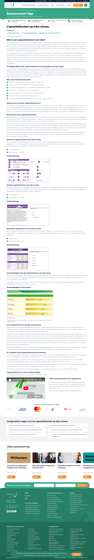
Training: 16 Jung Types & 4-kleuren (32, 511)
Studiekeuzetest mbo (74, 510)
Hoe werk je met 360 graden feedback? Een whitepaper (17, 466)
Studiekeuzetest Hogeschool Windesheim (76, 548)
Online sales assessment (52, 513)
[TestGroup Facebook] (13, 511)
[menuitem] (13, 10)
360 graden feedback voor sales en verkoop (69, 466)
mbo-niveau (30, 50)
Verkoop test (30, 542)
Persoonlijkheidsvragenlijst (33, 536)
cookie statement (41, 555)
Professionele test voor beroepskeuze (56, 545)
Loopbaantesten (53, 526)
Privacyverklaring (72, 557)
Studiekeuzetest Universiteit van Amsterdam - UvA (76, 532)
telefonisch (31, 369)
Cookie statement (82, 557)
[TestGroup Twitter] (15, 511)
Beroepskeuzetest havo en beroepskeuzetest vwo (54, 543)
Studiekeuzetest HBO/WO (52, 507)
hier (14, 84)
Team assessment (32, 546)
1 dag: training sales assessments (32, 509)
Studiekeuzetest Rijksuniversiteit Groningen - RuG (76, 535)
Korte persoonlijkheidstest (52, 497)
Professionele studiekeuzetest (76, 529)
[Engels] (85, 1)
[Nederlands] (83, 1)
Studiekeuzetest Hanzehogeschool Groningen (56, 535)
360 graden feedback (51, 509)
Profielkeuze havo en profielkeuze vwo (57, 549)
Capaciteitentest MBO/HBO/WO (54, 499)
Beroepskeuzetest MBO (52, 503)
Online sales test (31, 534)
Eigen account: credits (52, 515)
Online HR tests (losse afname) (15, 526)
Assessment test (10, 540)
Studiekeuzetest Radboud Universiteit (78, 541)
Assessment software (11, 538)
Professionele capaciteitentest (34, 538)
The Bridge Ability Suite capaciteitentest (17, 117)
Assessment (9, 536)
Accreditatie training (43, 5)
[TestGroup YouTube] (10, 511)
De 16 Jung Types (10, 548)
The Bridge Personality (74, 506)
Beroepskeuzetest (52, 540)
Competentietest (10, 546)
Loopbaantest (31, 529)
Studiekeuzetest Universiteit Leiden (56, 529)
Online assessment (51, 511)
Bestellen (27, 495)
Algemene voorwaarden (61, 557)
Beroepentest (51, 538)
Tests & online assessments (28, 5)
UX (18, 557)
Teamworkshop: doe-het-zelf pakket (33, 505)
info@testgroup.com (13, 507)
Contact (69, 5)
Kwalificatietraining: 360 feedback (32, 513)
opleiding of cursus (67, 336)
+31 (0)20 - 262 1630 (42, 1)
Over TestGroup (60, 5)
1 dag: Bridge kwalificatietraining (32, 507)
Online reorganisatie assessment (77, 500)
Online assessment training (75, 498)
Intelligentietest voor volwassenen (77, 508)
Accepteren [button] (76, 554)
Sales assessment (31, 540)
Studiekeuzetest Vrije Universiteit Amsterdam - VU (77, 544)
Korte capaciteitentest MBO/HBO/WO (55, 501)
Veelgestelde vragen (71, 1)
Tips (26, 498)
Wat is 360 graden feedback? (76, 494)
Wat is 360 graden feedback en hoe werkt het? (43, 466)
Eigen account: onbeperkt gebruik (54, 517)
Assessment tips (60, 1)
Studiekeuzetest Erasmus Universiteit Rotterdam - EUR (78, 539)
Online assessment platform (76, 502)
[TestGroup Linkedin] (8, 511)
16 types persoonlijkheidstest (34, 544)
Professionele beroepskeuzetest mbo (56, 547)
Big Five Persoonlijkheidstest (40, 347)
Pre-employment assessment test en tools (78, 504)
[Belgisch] (86, 1)
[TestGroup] (10, 5)
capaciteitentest (13, 42)
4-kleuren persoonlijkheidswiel (13, 529)
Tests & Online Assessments (55, 493)
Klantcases (51, 1)
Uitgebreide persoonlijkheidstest (34, 548)
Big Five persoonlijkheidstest (13, 542)
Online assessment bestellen (76, 496)
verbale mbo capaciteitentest (36, 275)
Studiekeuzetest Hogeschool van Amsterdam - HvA (56, 532)
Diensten (72, 493)
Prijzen (52, 5)
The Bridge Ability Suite (24, 69)
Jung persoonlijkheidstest (12, 550)
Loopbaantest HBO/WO (52, 505)
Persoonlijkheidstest (51, 495)
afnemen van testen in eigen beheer (44, 98)
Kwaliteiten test (73, 512)
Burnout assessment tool (12, 544)
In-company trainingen (31, 503)
